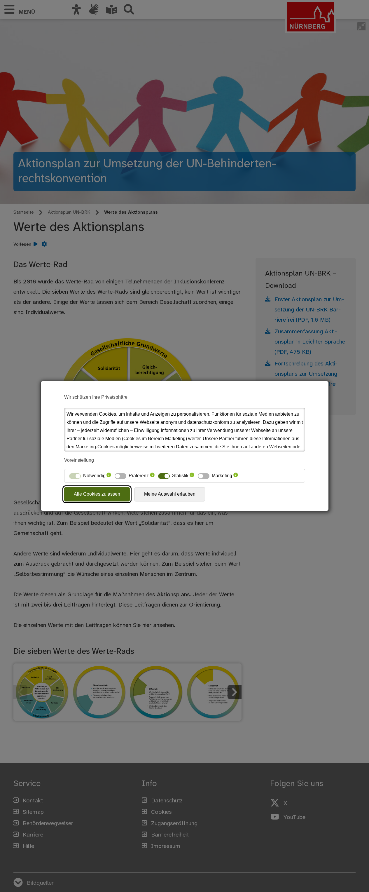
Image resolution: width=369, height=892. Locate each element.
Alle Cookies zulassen (97, 494)
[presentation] (108, 476)
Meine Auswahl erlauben (169, 494)
